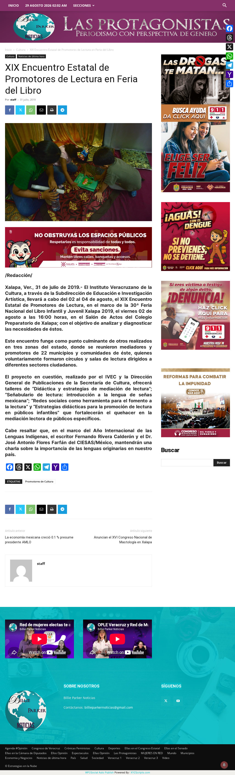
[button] (224, 6)
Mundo (171, 753)
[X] (229, 46)
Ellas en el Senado (175, 748)
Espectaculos (80, 753)
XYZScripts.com (140, 772)
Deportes (114, 748)
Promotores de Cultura (39, 481)
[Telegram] (62, 110)
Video (165, 758)
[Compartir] (229, 83)
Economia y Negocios (18, 758)
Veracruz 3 (151, 758)
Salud (83, 758)
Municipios (187, 753)
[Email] (41, 110)
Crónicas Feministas (77, 748)
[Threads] (229, 37)
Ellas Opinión (101, 753)
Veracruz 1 (115, 758)
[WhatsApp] (30, 110)
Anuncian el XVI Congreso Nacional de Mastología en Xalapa (123, 539)
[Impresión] (51, 110)
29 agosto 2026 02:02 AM (46, 5)
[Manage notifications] (224, 765)
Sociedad (98, 758)
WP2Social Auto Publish (99, 772)
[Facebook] (9, 110)
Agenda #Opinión (16, 748)
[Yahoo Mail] (229, 74)
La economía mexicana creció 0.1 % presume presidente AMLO (39, 539)
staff (13, 99)
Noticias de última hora (31, 56)
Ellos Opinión (59, 753)
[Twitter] (20, 110)
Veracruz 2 (133, 758)
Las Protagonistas (125, 753)
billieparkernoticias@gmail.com (108, 707)
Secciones (82, 5)
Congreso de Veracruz (46, 748)
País (73, 758)
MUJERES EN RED (152, 753)
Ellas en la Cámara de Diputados (26, 753)
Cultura (20, 50)
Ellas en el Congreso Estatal (142, 748)
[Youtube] (178, 701)
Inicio (13, 5)
